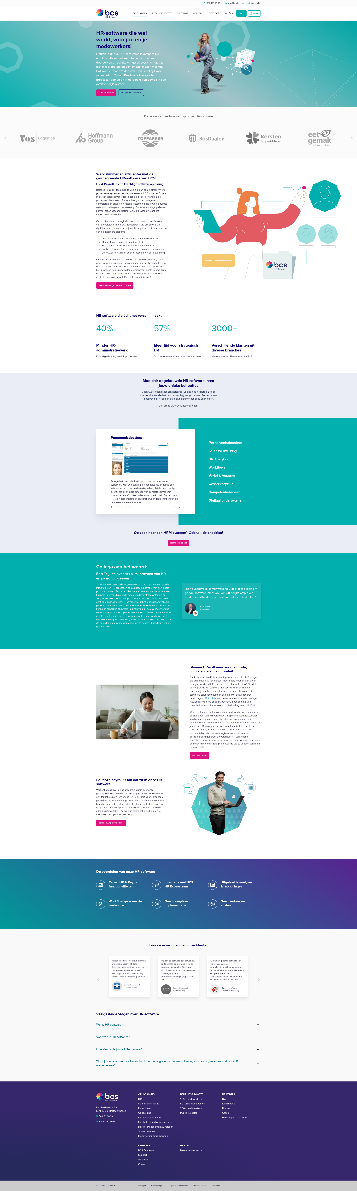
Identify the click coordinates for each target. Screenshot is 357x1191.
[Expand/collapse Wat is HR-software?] (258, 1025)
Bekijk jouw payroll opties (110, 822)
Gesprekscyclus (125, 507)
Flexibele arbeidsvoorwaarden (154, 1122)
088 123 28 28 (213, 3)
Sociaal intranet (146, 1131)
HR (140, 1099)
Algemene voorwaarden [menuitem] (178, 1186)
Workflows (119, 507)
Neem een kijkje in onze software (114, 285)
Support (142, 1155)
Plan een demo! (199, 755)
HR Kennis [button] (182, 13)
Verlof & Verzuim (122, 507)
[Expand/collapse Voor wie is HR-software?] (258, 1037)
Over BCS (213, 13)
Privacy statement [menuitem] (200, 1186)
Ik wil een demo (106, 92)
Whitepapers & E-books (235, 1117)
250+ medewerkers (191, 1108)
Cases (225, 1112)
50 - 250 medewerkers (193, 1103)
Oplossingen (140, 13)
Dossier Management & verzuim (155, 1126)
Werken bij (256, 3)
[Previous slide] (5, 138)
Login (256, 13)
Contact (142, 1164)
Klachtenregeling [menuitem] (157, 1186)
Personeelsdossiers (111, 507)
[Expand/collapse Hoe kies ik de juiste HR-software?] (258, 1049)
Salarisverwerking (114, 507)
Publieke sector (188, 1112)
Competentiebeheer (128, 507)
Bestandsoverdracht (191, 1150)
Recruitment (144, 1108)
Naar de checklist (178, 542)
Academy (198, 13)
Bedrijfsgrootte (162, 13)
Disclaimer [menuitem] (216, 1186)
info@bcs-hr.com (235, 3)
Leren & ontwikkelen (149, 1117)
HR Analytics (117, 507)
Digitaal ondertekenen (131, 507)
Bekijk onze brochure (131, 92)
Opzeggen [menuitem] (142, 1186)
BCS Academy (146, 1150)
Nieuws (226, 1108)
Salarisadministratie (148, 1103)
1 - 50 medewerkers (191, 1099)
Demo (241, 13)
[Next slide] (352, 138)
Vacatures (143, 1159)
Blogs (225, 1099)
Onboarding (144, 1112)
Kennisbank (228, 1103)
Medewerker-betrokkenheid (153, 1136)
